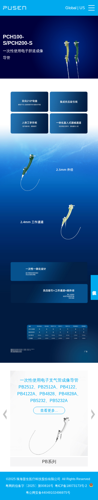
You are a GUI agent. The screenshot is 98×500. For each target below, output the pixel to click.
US (82, 8)
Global (70, 8)
